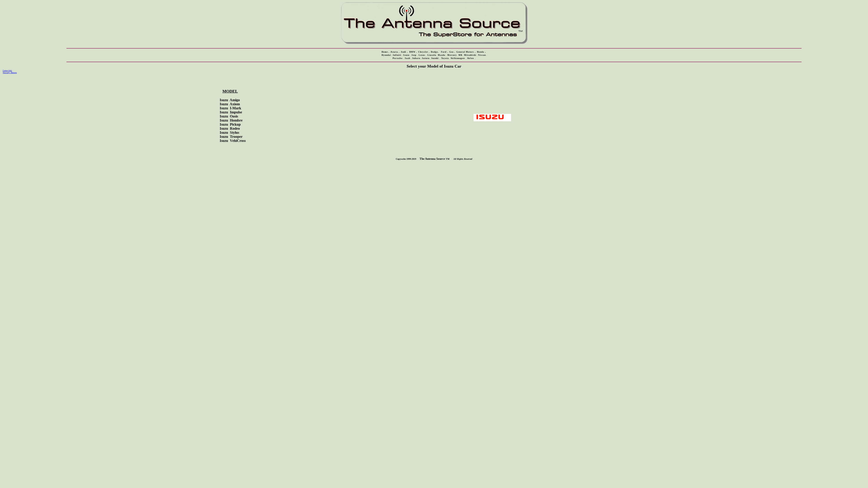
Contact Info (7, 71)
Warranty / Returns (10, 73)
